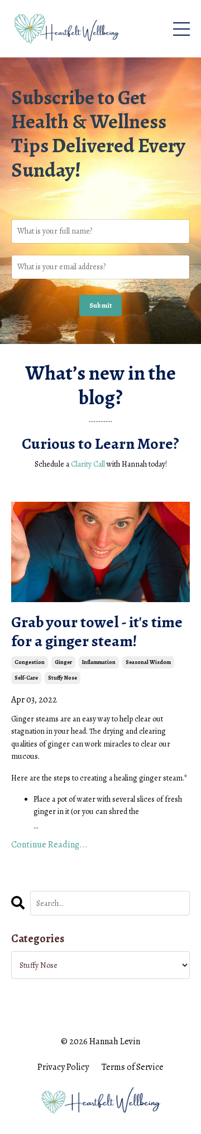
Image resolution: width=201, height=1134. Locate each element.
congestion (30, 662)
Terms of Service (133, 1067)
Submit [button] (100, 305)
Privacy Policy (63, 1067)
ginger (63, 662)
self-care (26, 677)
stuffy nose (62, 677)
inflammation (99, 662)
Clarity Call (88, 464)
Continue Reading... (49, 845)
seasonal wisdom (148, 662)
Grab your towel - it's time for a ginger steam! (97, 632)
